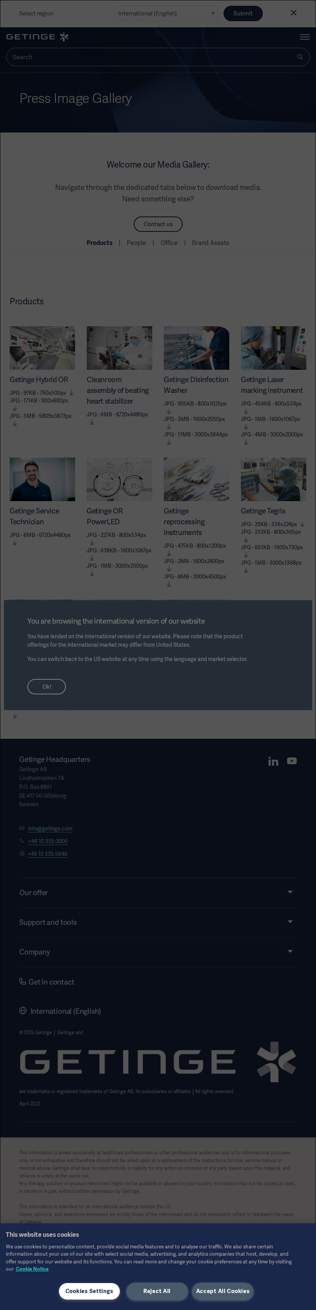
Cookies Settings (89, 1291)
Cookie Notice (32, 1269)
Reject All (157, 1291)
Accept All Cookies (223, 1291)
